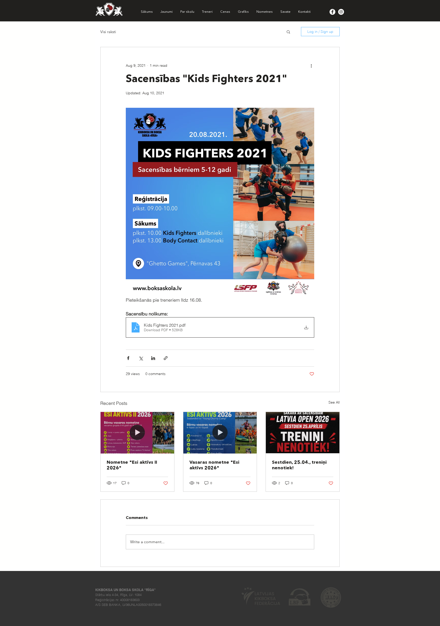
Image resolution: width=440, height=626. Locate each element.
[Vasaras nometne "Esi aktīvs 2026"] (220, 432)
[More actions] (311, 65)
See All (334, 402)
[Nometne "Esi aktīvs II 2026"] (137, 432)
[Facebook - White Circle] (332, 12)
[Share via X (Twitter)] (140, 358)
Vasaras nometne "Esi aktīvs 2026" (214, 465)
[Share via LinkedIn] (153, 358)
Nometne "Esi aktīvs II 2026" (132, 465)
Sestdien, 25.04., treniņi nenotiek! (299, 465)
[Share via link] (165, 358)
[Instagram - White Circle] (341, 12)
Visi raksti (108, 31)
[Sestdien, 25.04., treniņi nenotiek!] (302, 432)
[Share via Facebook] (128, 358)
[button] (288, 32)
